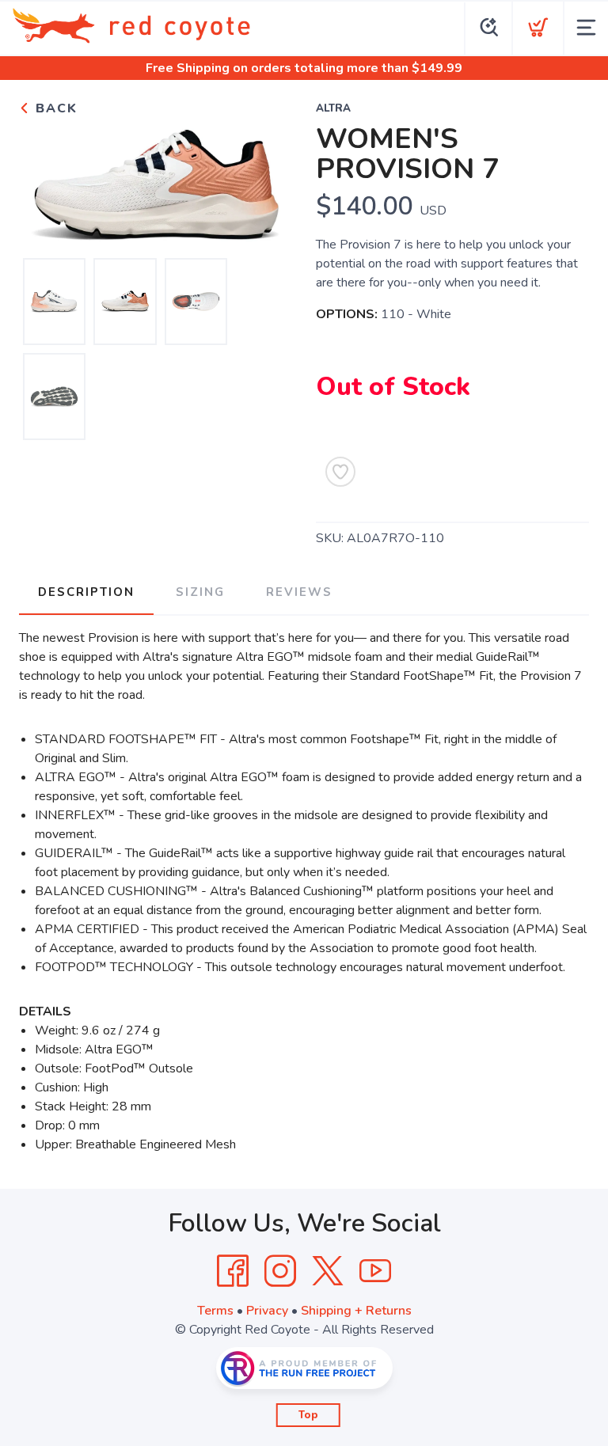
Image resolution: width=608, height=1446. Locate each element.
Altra (333, 108)
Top (308, 1415)
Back (54, 108)
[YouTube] (375, 1271)
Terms (215, 1310)
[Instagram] (280, 1271)
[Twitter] (328, 1271)
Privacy (267, 1310)
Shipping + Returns (356, 1310)
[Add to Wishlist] (340, 472)
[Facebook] (232, 1271)
